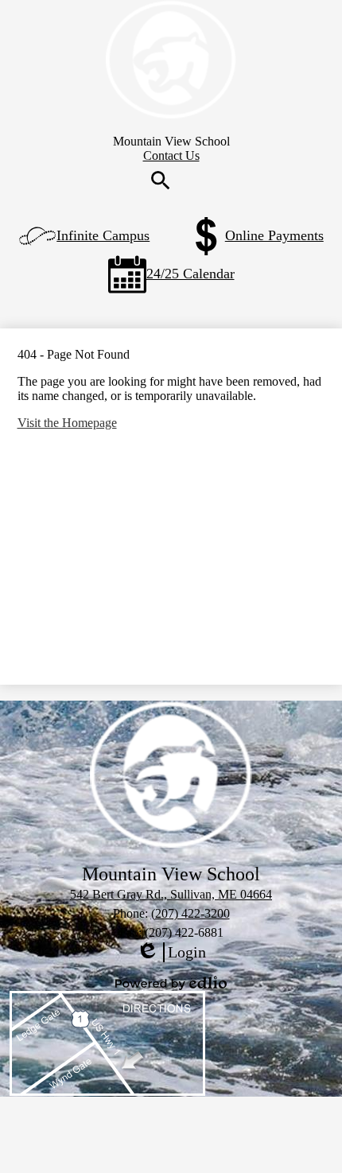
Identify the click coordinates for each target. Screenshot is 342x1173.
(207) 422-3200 (190, 913)
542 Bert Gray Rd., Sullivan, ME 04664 (171, 894)
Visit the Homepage (67, 422)
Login (171, 952)
